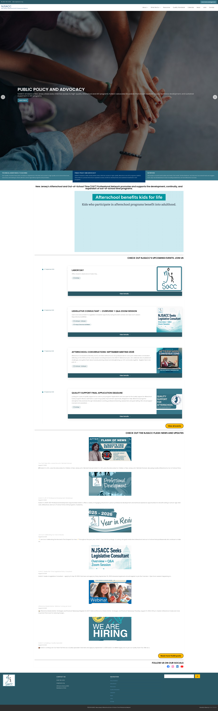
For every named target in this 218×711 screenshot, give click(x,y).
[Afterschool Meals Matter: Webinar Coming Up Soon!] (110, 592)
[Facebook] (168, 666)
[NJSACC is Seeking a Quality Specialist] (110, 629)
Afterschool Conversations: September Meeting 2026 (103, 351)
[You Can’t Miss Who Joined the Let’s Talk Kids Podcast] (110, 449)
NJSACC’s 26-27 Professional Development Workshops (55, 498)
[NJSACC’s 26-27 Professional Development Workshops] (110, 484)
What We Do (155, 7)
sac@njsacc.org (18, 2)
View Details (124, 294)
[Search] (197, 676)
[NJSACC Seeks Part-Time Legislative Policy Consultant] (110, 557)
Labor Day (78, 270)
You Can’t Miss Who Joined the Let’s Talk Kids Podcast (55, 463)
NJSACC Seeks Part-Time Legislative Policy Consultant (55, 571)
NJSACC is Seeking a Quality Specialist (50, 643)
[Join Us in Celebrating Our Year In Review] (110, 520)
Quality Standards (179, 7)
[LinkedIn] (177, 666)
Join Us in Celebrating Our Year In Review (51, 535)
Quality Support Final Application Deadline (97, 392)
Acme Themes (213, 707)
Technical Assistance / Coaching (14, 173)
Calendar (191, 7)
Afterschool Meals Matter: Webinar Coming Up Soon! (54, 606)
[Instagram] (172, 666)
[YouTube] (182, 666)
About (144, 7)
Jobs (204, 7)
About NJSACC (114, 680)
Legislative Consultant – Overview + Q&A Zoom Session (104, 311)
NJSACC (6, 6)
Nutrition (151, 173)
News (198, 7)
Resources (166, 7)
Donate (211, 7)
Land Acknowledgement (208, 2)
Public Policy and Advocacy (85, 173)
